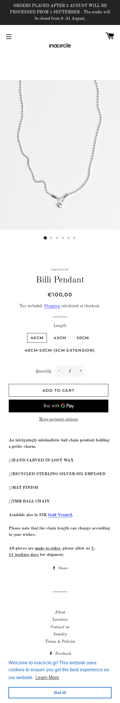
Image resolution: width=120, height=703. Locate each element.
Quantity (43, 371)
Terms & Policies (60, 642)
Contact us (60, 627)
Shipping (52, 306)
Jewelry (60, 634)
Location (60, 620)
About (60, 612)
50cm (83, 337)
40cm (37, 337)
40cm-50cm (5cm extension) (60, 350)
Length (60, 326)
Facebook (62, 654)
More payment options (58, 419)
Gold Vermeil (60, 515)
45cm (60, 337)
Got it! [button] (60, 692)
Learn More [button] (47, 677)
